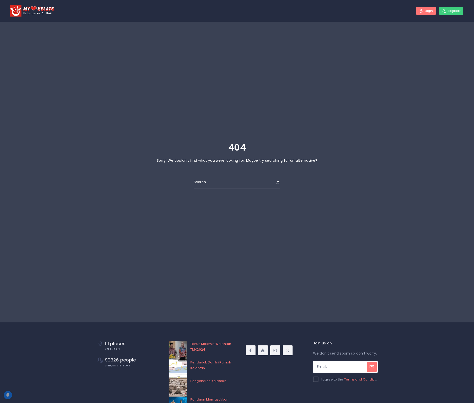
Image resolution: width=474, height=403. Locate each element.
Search (273, 181)
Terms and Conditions (362, 379)
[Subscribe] (372, 367)
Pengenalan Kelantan (208, 381)
